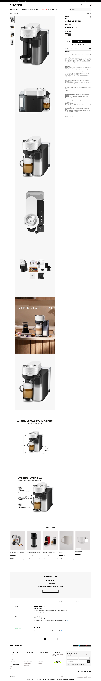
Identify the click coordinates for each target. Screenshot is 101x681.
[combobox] (81, 9)
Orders (11, 656)
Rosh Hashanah (24, 9)
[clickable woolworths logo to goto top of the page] (16, 645)
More (68, 610)
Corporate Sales (26, 665)
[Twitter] (79, 671)
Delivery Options (26, 659)
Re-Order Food (53, 9)
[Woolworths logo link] (16, 5)
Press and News (40, 661)
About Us (39, 656)
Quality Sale (44, 9)
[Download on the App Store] (76, 646)
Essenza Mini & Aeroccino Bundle (49, 552)
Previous (12, 540)
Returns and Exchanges (28, 661)
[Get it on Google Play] (82, 646)
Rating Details (52, 583)
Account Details (12, 661)
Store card (54, 655)
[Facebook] (77, 671)
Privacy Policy (89, 677)
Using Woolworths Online (28, 656)
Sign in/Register (12, 654)
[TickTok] (90, 671)
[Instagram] (85, 671)
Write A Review (50, 591)
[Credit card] (55, 655)
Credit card (58, 655)
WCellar (38, 9)
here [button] (67, 679)
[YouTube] (88, 671)
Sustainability (40, 663)
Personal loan (61, 655)
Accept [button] (71, 679)
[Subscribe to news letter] (88, 661)
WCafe (11, 668)
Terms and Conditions (27, 663)
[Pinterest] (82, 671)
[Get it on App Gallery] (88, 646)
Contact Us (39, 654)
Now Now (11, 670)
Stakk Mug (61, 552)
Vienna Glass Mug (78, 551)
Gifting (31, 9)
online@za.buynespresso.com (78, 83)
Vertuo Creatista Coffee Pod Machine (17, 552)
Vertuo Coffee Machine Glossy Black (33, 552)
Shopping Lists (12, 659)
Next (86, 540)
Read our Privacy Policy (80, 664)
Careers (39, 659)
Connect (11, 666)
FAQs (25, 654)
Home (11, 13)
